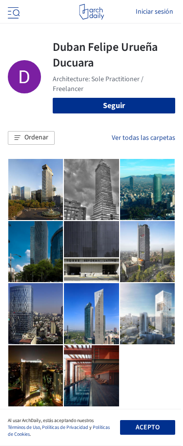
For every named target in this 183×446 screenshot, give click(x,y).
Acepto (148, 427)
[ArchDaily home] (91, 12)
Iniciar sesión (154, 11)
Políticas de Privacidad (65, 427)
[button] (31, 138)
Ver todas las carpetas (143, 138)
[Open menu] (13, 12)
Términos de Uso (24, 427)
